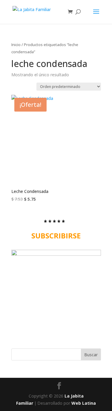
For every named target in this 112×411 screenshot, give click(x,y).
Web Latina (83, 403)
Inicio (16, 44)
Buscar (91, 354)
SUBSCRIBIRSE (56, 235)
